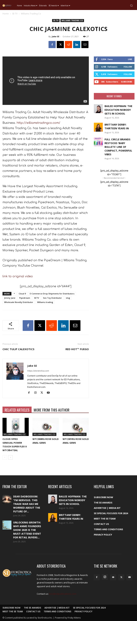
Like (130, 59)
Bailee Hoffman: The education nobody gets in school (118, 109)
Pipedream (24, 298)
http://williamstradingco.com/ (38, 122)
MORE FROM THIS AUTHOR (51, 410)
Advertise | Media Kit (107, 508)
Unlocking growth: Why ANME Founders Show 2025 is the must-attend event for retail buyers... (27, 530)
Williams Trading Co (72, 20)
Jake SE (55, 36)
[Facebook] (52, 44)
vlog (68, 298)
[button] (131, 5)
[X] (60, 44)
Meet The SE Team (105, 518)
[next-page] (10, 457)
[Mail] (113, 577)
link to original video (17, 276)
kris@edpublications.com (62, 593)
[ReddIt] (68, 44)
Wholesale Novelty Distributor (18, 302)
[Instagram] (37, 393)
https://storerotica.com (38, 371)
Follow (128, 66)
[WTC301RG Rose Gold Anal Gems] (76, 427)
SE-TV (14, 13)
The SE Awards (103, 502)
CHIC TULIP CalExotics (18, 349)
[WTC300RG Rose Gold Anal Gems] (45, 427)
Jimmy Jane (9, 298)
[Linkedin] (76, 44)
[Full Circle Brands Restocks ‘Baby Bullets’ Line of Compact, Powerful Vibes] (98, 141)
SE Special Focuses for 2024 (111, 513)
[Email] (84, 44)
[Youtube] (49, 393)
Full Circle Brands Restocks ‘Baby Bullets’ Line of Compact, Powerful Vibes (118, 147)
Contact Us (101, 524)
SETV (36, 298)
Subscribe (126, 81)
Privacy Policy (103, 534)
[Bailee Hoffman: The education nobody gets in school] (98, 108)
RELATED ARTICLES (17, 410)
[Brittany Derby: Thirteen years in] (98, 127)
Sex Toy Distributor (52, 298)
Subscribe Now (103, 497)
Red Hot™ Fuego (77, 349)
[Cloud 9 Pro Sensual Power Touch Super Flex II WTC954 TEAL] (15, 427)
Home (5, 13)
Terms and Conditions (108, 529)
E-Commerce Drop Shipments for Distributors (52, 293)
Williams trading (45, 302)
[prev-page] (4, 457)
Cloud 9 (22, 293)
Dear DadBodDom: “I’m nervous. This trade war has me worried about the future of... (26, 504)
